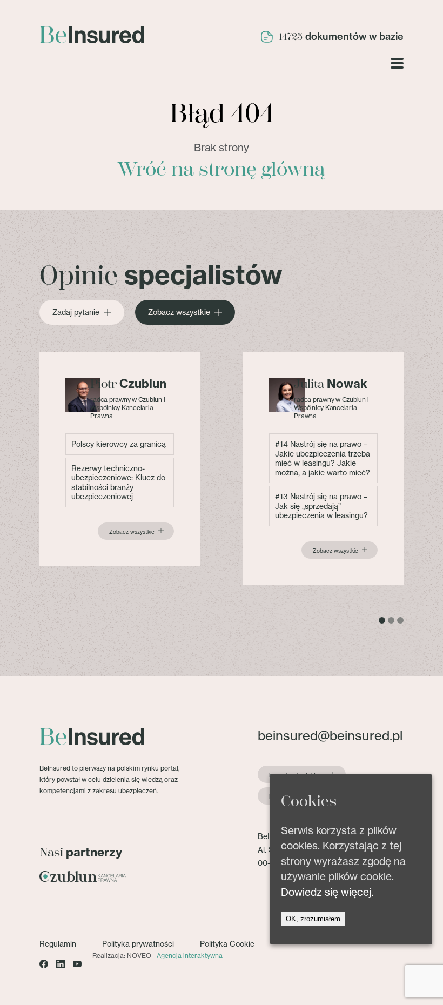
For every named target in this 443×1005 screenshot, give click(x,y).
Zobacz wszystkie (179, 312)
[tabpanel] (119, 459)
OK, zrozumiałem (313, 919)
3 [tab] (400, 620)
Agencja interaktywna (190, 956)
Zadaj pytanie (75, 312)
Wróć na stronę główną (221, 169)
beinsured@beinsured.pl (330, 735)
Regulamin (57, 943)
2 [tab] (391, 620)
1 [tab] (382, 620)
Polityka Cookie (227, 943)
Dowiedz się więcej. (327, 892)
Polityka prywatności (138, 943)
